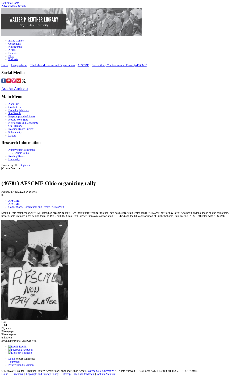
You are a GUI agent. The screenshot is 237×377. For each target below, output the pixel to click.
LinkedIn (26, 352)
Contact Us (14, 107)
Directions (17, 373)
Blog (11, 56)
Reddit (22, 346)
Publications (15, 46)
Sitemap (66, 373)
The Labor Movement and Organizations (52, 65)
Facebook (27, 349)
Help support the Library (21, 116)
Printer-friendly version (21, 364)
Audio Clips (22, 152)
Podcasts (13, 59)
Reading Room (16, 156)
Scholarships (15, 132)
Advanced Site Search (13, 6)
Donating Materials (18, 110)
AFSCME (83, 65)
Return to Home (10, 2)
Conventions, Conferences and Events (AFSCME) (119, 65)
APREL (12, 49)
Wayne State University (100, 370)
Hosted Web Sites (18, 119)
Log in (12, 135)
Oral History (15, 125)
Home (4, 65)
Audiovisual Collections (21, 149)
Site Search (14, 113)
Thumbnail (14, 361)
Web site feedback (84, 373)
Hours (4, 373)
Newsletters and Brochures (23, 122)
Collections (14, 43)
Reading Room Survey (20, 128)
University (14, 159)
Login (11, 358)
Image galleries (19, 65)
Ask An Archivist (14, 88)
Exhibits (12, 53)
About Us (13, 103)
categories (24, 165)
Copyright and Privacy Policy (42, 373)
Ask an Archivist (106, 373)
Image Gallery (16, 40)
